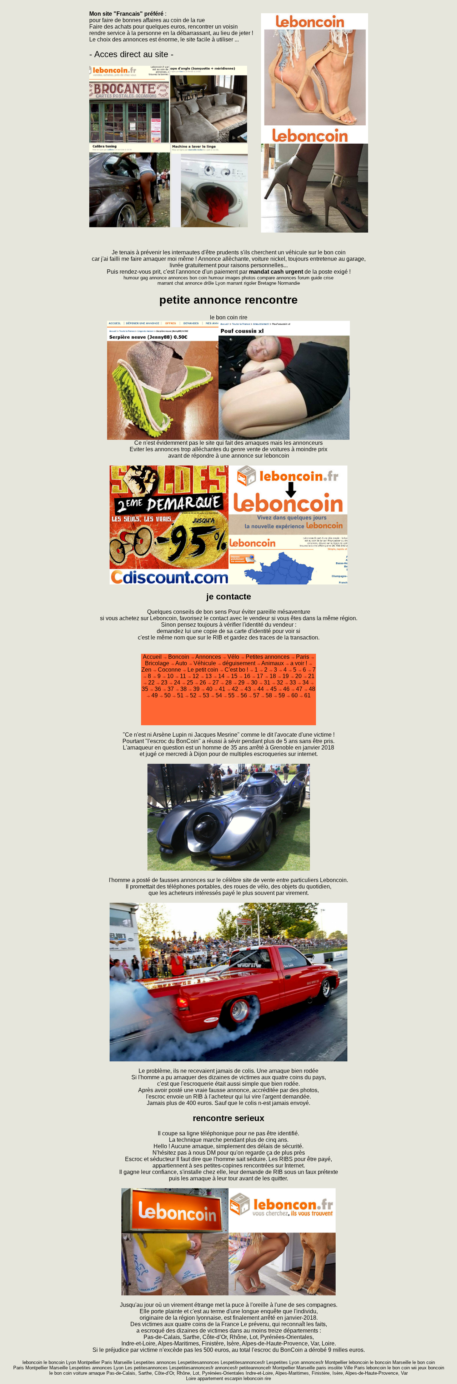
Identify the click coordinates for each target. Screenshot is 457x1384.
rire (268, 1378)
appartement (211, 1378)
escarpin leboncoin (245, 1378)
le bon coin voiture (69, 1373)
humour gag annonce (145, 277)
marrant (166, 283)
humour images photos (232, 277)
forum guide (310, 277)
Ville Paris (355, 1367)
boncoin (436, 1367)
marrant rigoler (242, 283)
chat (180, 283)
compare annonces (277, 277)
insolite (336, 1367)
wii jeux (419, 1367)
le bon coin (399, 1367)
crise (328, 277)
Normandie (289, 283)
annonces (135, 39)
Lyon (221, 283)
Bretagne (268, 283)
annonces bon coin (187, 277)
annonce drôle (200, 283)
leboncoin (376, 1367)
